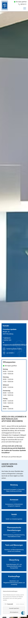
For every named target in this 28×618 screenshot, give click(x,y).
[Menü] (24, 8)
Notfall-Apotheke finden (13, 349)
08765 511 (23, 4)
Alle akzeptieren (14, 612)
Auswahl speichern (14, 608)
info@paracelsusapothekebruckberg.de (15, 345)
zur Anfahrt (9, 353)
